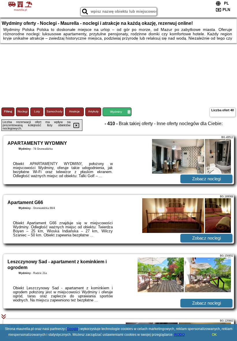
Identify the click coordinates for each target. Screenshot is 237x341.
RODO (179, 335)
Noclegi (22, 111)
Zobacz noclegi (206, 178)
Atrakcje (74, 111)
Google (72, 329)
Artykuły (93, 111)
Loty (37, 111)
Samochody (54, 111)
